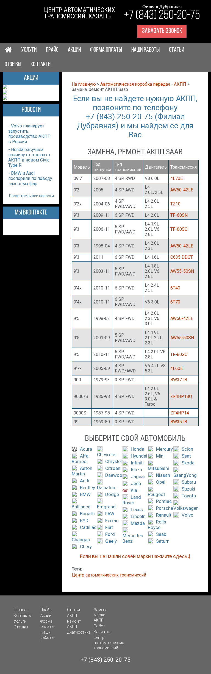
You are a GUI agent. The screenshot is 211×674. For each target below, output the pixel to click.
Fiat (109, 527)
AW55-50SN (182, 271)
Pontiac (164, 501)
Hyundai (139, 456)
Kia (134, 490)
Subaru (189, 482)
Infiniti (137, 463)
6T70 (175, 302)
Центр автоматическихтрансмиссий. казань (79, 13)
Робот (99, 626)
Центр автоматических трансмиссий (109, 575)
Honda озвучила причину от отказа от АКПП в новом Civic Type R (29, 157)
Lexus (137, 509)
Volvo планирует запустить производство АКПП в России (29, 133)
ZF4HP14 (179, 413)
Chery (86, 546)
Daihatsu (106, 487)
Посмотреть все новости (31, 196)
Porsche (164, 508)
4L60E (176, 368)
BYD (84, 520)
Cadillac (88, 527)
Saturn (163, 541)
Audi (84, 480)
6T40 (175, 288)
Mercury (164, 449)
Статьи (176, 50)
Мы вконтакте (31, 212)
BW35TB (178, 421)
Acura (86, 449)
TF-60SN (179, 215)
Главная (21, 610)
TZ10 (175, 204)
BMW (85, 494)
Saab (161, 534)
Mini (160, 456)
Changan (81, 539)
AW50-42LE (181, 190)
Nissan (163, 475)
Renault (163, 515)
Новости (31, 110)
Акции (74, 50)
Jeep (136, 483)
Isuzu (136, 469)
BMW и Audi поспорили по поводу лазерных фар (30, 178)
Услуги (29, 50)
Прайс (52, 50)
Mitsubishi (158, 468)
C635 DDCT (181, 257)
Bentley (87, 487)
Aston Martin (82, 471)
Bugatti (87, 513)
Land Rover (132, 499)
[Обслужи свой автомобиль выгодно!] (5, 93)
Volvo (187, 515)
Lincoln (138, 516)
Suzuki (188, 489)
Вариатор (103, 632)
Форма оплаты (106, 50)
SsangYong (185, 475)
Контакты (40, 65)
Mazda (138, 523)
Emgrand (106, 506)
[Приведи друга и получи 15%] (5, 98)
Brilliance (81, 506)
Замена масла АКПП (100, 615)
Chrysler (113, 461)
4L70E (176, 178)
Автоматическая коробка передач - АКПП (143, 84)
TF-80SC (178, 229)
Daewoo (113, 475)
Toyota (189, 495)
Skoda (188, 463)
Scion (187, 449)
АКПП (72, 615)
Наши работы (145, 50)
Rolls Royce (157, 524)
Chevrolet (107, 454)
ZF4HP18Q (181, 396)
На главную (84, 84)
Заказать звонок (162, 31)
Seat (186, 456)
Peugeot (156, 494)
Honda (137, 449)
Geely (111, 541)
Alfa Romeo (80, 458)
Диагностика (79, 632)
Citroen (112, 468)
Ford (110, 534)
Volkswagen (186, 508)
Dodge (112, 494)
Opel (160, 482)
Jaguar (138, 476)
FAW (109, 513)
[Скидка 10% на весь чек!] (5, 87)
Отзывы (13, 65)
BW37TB (178, 379)
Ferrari (112, 520)
